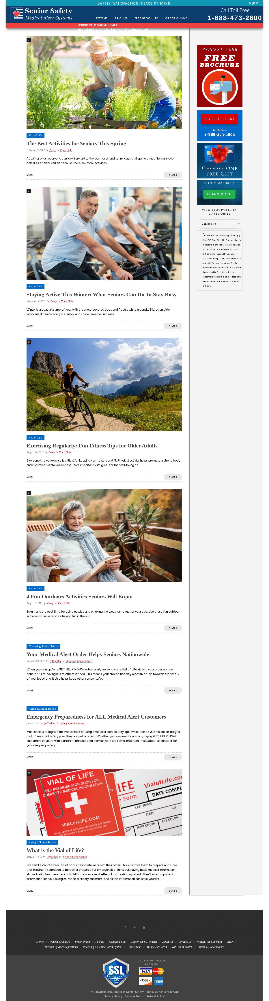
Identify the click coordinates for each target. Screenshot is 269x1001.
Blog (230, 941)
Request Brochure (59, 941)
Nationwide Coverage (209, 941)
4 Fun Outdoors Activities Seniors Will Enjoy (79, 596)
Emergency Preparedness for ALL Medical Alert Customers (96, 717)
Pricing (121, 18)
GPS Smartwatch (182, 947)
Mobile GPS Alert (157, 947)
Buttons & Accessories (211, 947)
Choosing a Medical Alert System (102, 947)
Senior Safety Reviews (144, 941)
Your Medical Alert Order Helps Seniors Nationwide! (89, 654)
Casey (52, 150)
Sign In (253, 3)
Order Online (82, 941)
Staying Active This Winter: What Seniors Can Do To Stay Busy (102, 294)
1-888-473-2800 (235, 18)
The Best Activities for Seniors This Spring (76, 143)
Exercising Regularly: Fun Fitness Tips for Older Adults (92, 446)
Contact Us (185, 941)
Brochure (146, 18)
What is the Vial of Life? (55, 850)
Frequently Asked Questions (61, 947)
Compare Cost (117, 941)
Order (176, 18)
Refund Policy (155, 996)
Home (40, 941)
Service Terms (134, 996)
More (30, 175)
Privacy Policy (113, 996)
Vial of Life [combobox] (209, 224)
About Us (167, 941)
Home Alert (134, 947)
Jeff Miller (55, 661)
